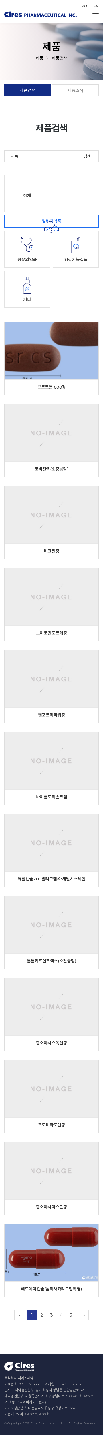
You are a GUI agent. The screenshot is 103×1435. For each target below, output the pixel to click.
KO (84, 6)
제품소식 (75, 90)
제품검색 (27, 90)
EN (96, 6)
